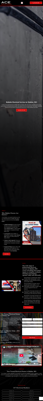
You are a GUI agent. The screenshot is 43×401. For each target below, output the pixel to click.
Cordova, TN (31, 395)
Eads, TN (31, 397)
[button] (22, 3)
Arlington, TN (11, 390)
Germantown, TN (31, 399)
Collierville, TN (11, 395)
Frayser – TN (11, 399)
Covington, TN (11, 397)
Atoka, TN (31, 390)
